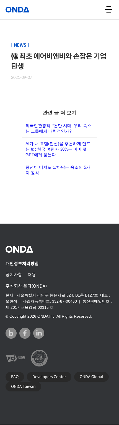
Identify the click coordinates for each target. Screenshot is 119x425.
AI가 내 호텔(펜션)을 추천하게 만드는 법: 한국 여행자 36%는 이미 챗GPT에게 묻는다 (57, 149)
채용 (32, 275)
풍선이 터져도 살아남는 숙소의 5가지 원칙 (57, 170)
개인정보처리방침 (22, 264)
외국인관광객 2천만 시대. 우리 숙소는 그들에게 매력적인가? (58, 128)
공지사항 (14, 275)
